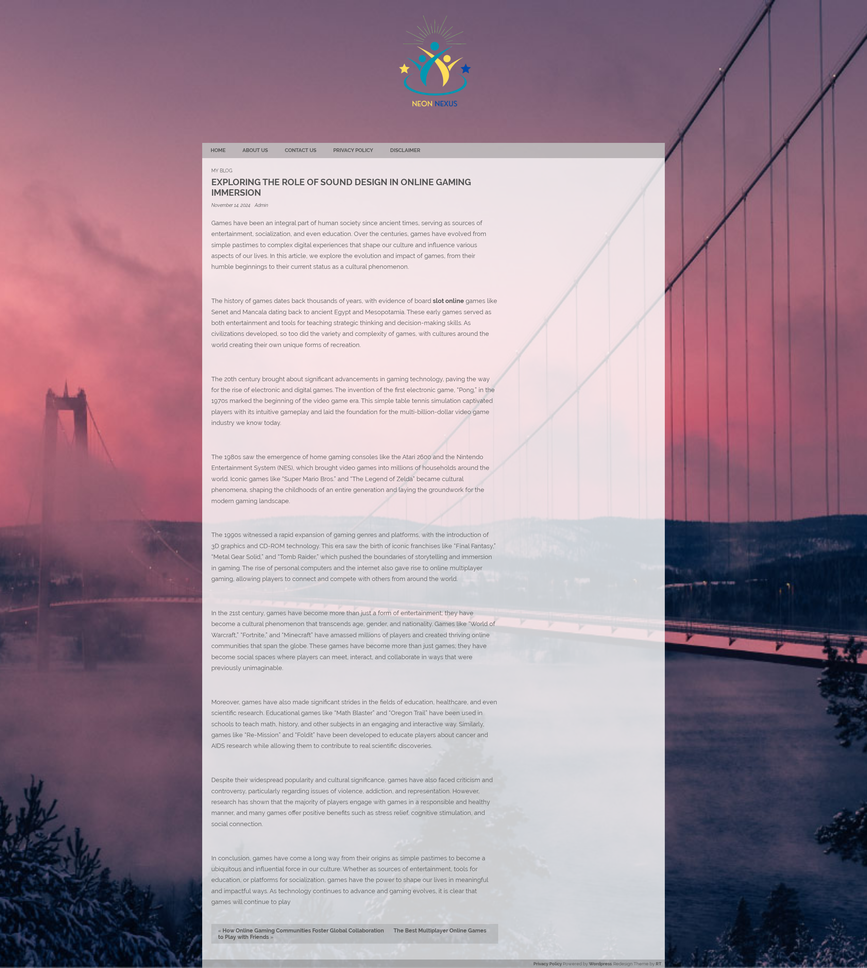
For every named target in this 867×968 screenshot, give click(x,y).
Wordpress (600, 963)
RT (658, 963)
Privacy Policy (353, 150)
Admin (261, 205)
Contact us (300, 150)
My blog (221, 170)
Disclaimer (405, 150)
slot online (448, 300)
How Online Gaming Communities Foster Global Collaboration (303, 930)
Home (218, 150)
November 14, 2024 (231, 205)
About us (255, 150)
